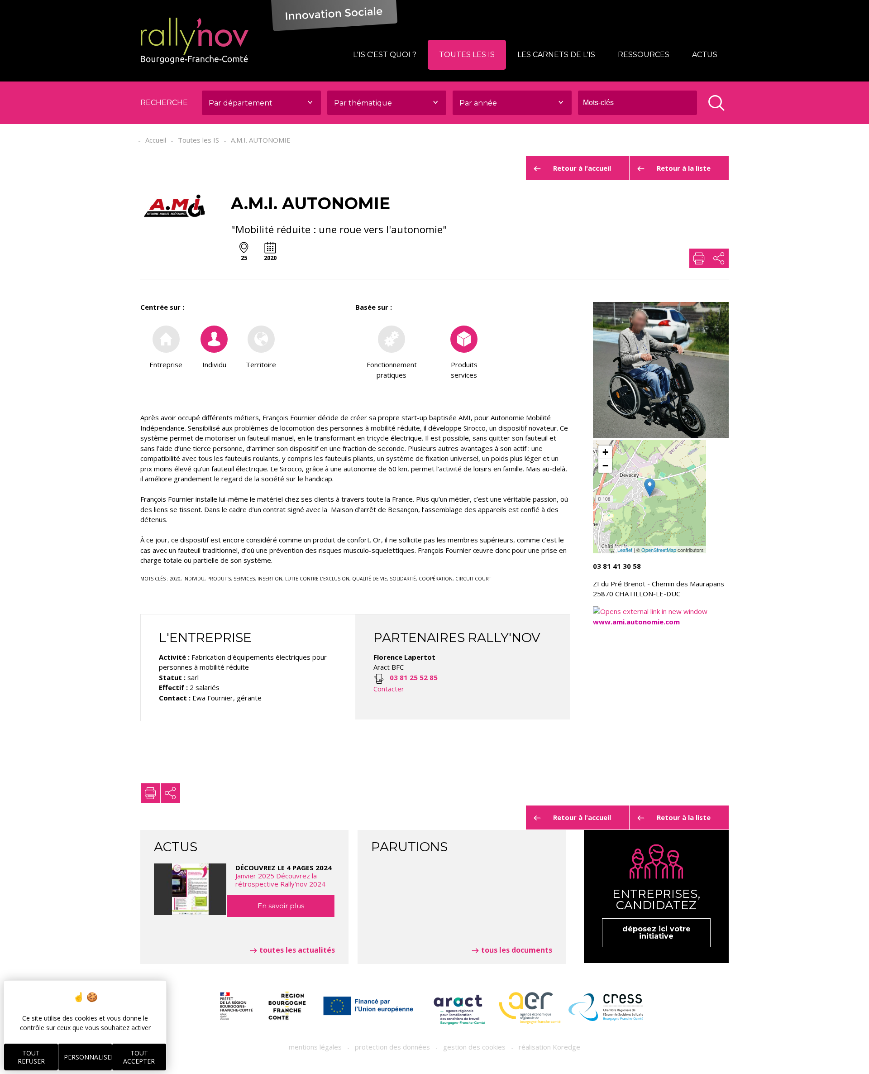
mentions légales (315, 1046)
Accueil (155, 139)
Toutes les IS (467, 54)
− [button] (605, 465)
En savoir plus (281, 905)
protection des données (392, 1046)
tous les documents (516, 950)
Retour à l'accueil (582, 168)
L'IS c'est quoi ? (384, 54)
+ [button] (605, 452)
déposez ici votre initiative (656, 932)
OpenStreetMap (658, 549)
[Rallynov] (194, 40)
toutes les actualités (297, 950)
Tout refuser (31, 1057)
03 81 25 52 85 (414, 677)
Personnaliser (88, 1057)
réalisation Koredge (549, 1046)
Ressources (643, 54)
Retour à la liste (684, 168)
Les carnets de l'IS (556, 54)
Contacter (388, 688)
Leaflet (624, 549)
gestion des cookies (474, 1046)
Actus (704, 54)
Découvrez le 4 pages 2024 (283, 875)
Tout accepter (139, 1057)
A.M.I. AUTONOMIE (261, 139)
